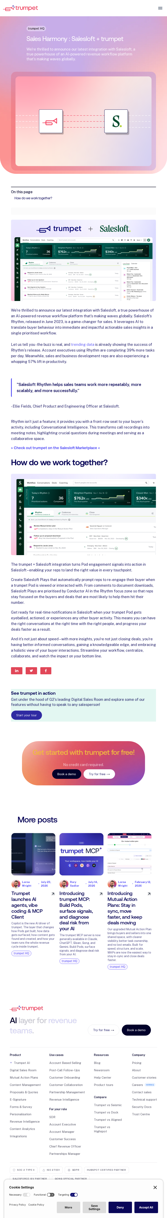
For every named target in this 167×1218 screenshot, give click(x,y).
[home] (79, 8)
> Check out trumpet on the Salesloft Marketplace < (55, 448)
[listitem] (33, 898)
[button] (25, 1055)
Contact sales (142, 1092)
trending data (82, 344)
